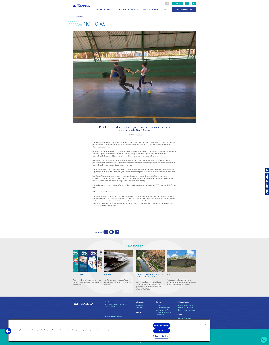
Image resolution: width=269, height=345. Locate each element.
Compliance (139, 308)
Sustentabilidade (183, 302)
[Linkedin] (117, 232)
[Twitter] (111, 232)
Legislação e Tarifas (162, 310)
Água (158, 305)
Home (75, 16)
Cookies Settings (162, 336)
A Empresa (140, 302)
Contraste (177, 3)
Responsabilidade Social (185, 305)
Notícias (80, 16)
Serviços (159, 302)
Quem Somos (140, 305)
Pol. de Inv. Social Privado (185, 308)
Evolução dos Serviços (163, 312)
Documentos (160, 315)
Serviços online (184, 9)
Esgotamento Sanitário (163, 308)
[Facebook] (106, 232)
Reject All (162, 331)
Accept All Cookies (161, 325)
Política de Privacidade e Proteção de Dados (134, 342)
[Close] (205, 324)
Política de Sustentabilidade (186, 310)
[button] (8, 331)
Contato (179, 315)
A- (193, 3)
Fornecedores (154, 9)
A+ (187, 3)
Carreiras (143, 9)
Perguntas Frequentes (184, 318)
